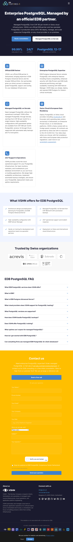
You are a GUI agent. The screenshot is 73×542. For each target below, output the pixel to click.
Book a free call (36, 377)
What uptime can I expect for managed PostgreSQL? (24, 329)
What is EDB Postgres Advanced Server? (19, 299)
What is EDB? (9, 293)
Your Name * (15, 387)
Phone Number (16, 395)
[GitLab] (55, 499)
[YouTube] (64, 499)
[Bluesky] (46, 499)
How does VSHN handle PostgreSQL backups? (22, 317)
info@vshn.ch (43, 490)
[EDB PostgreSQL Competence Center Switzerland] (56, 529)
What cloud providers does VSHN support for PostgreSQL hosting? (29, 305)
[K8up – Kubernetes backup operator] (16, 529)
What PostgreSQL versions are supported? (20, 311)
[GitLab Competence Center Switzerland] (32, 529)
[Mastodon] (43, 499)
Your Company (16, 411)
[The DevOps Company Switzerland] (63, 529)
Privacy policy (50, 535)
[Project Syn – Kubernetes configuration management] (24, 529)
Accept (30, 539)
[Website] (40, 499)
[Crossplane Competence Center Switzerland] (40, 529)
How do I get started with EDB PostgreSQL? (20, 336)
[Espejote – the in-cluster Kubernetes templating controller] (28, 529)
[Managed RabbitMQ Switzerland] (52, 529)
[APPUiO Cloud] (9, 529)
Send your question (36, 473)
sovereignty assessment (48, 142)
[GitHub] (52, 499)
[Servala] (13, 529)
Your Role (14, 419)
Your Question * (16, 442)
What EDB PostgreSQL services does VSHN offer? (23, 287)
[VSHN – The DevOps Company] (5, 529)
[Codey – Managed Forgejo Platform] (20, 529)
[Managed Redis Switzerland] (48, 529)
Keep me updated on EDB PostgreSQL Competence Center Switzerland (37, 465)
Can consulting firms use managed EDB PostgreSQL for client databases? (31, 342)
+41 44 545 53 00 (44, 492)
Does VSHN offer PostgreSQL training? (19, 323)
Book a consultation (21, 39)
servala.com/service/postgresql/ (45, 366)
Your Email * (15, 403)
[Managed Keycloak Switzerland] (44, 529)
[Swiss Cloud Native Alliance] (67, 529)
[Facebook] (58, 499)
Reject (22, 539)
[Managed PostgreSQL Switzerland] (60, 529)
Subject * (14, 434)
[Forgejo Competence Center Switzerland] (36, 529)
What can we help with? (19, 427)
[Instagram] (61, 499)
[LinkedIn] (49, 499)
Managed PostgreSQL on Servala (47, 39)
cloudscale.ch (57, 117)
